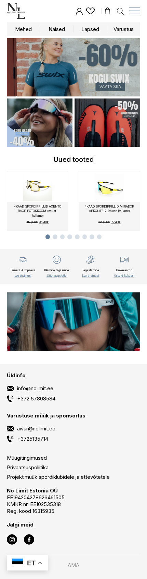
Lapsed (90, 29)
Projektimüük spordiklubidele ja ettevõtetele (58, 477)
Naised (57, 29)
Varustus (123, 29)
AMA (73, 565)
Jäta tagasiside (56, 275)
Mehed (23, 29)
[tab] (47, 236)
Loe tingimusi (22, 275)
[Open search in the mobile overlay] (120, 11)
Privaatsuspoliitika (28, 467)
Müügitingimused (27, 458)
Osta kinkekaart (124, 275)
